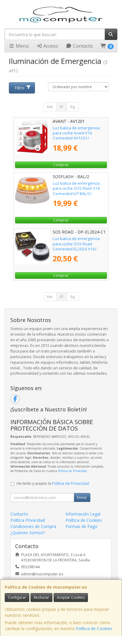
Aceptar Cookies (71, 597)
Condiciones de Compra (33, 526)
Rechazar (41, 597)
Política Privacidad (27, 520)
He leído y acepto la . (53, 483)
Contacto (82, 46)
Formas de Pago (81, 526)
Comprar (61, 164)
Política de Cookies (94, 628)
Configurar (17, 597)
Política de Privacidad (72, 471)
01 (62, 106)
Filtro (19, 88)
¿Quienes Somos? (27, 532)
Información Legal (82, 514)
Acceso (50, 46)
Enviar (82, 497)
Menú (22, 46)
